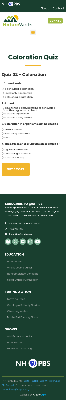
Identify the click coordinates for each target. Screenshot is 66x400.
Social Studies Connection (22, 279)
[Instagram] (30, 241)
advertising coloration (17, 153)
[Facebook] (8, 241)
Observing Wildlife (17, 311)
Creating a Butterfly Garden (23, 305)
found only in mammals (18, 93)
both (7, 137)
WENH (27, 381)
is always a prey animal (18, 117)
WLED (35, 381)
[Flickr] (23, 241)
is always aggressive (16, 113)
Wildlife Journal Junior (19, 267)
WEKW (43, 381)
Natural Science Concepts (22, 273)
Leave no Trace (16, 299)
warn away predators (17, 133)
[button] (33, 32)
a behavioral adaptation (19, 89)
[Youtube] (37, 241)
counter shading (14, 157)
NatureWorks (14, 261)
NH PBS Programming (19, 348)
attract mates (13, 129)
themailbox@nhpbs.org (15, 389)
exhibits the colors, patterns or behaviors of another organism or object (30, 109)
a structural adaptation (18, 97)
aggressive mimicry (16, 149)
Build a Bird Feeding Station (23, 317)
